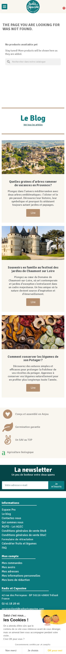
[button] (11, 7)
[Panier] (62, 6)
